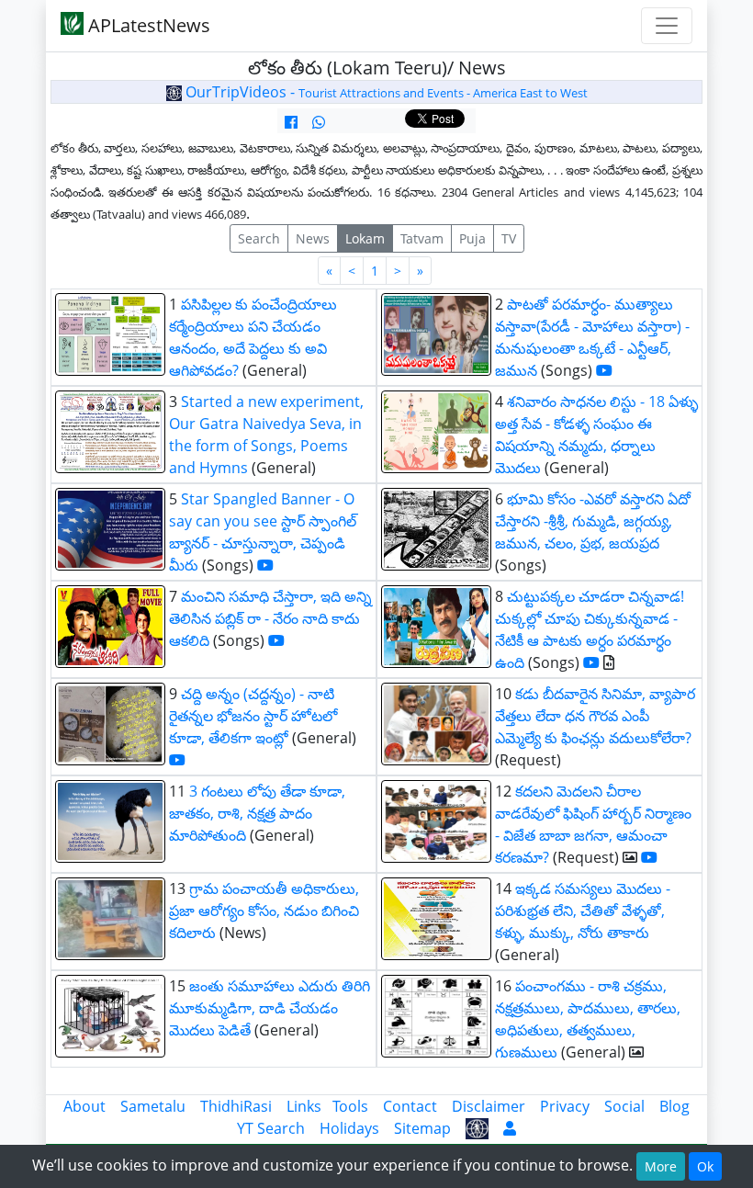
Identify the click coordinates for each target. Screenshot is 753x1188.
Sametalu (152, 1106)
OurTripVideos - (385, 92)
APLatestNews (147, 25)
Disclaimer (488, 1106)
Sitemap (422, 1128)
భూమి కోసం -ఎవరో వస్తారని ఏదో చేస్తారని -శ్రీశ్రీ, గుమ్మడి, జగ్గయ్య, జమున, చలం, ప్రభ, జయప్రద (593, 521)
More (661, 1166)
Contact (410, 1106)
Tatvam (422, 238)
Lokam (365, 238)
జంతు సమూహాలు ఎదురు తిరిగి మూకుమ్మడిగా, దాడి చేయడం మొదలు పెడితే (269, 1008)
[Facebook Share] (291, 122)
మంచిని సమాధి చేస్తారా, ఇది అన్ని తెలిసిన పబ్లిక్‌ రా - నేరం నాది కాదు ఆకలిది (270, 618)
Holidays (349, 1128)
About (84, 1106)
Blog (674, 1106)
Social (624, 1106)
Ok (705, 1166)
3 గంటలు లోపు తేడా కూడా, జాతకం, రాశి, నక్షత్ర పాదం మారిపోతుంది (257, 813)
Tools (350, 1106)
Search (259, 238)
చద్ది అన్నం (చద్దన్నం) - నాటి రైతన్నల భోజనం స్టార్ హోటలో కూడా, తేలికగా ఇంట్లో (253, 716)
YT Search (271, 1128)
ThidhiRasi (236, 1106)
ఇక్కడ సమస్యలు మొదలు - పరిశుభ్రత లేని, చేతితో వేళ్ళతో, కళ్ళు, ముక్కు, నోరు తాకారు (582, 910)
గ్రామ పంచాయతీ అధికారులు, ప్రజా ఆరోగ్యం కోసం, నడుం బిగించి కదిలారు (264, 910)
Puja (472, 238)
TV (508, 238)
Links (304, 1106)
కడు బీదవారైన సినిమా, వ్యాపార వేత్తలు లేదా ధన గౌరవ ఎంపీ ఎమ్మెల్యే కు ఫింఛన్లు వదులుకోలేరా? (595, 716)
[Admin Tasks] (509, 1128)
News (313, 238)
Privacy (565, 1106)
